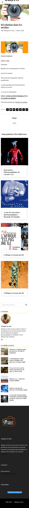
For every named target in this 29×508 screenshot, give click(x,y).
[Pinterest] (17, 109)
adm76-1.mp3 (5, 61)
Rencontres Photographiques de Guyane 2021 (12, 172)
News (14, 123)
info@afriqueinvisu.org (8, 473)
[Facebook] (7, 109)
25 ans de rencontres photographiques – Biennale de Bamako (12, 214)
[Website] (2, 340)
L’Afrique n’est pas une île (14, 255)
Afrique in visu (6, 326)
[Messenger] (10, 109)
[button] (26, 305)
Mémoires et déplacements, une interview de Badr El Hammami (17, 351)
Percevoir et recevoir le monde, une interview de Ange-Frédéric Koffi (16, 369)
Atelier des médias (21, 102)
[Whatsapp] (23, 109)
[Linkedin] (20, 109)
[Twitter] (14, 109)
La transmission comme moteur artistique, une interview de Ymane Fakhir (17, 360)
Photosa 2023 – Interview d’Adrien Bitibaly (17, 379)
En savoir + (4, 454)
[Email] (27, 109)
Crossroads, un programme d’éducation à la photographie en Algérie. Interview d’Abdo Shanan (18, 397)
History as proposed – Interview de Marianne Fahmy (18, 389)
